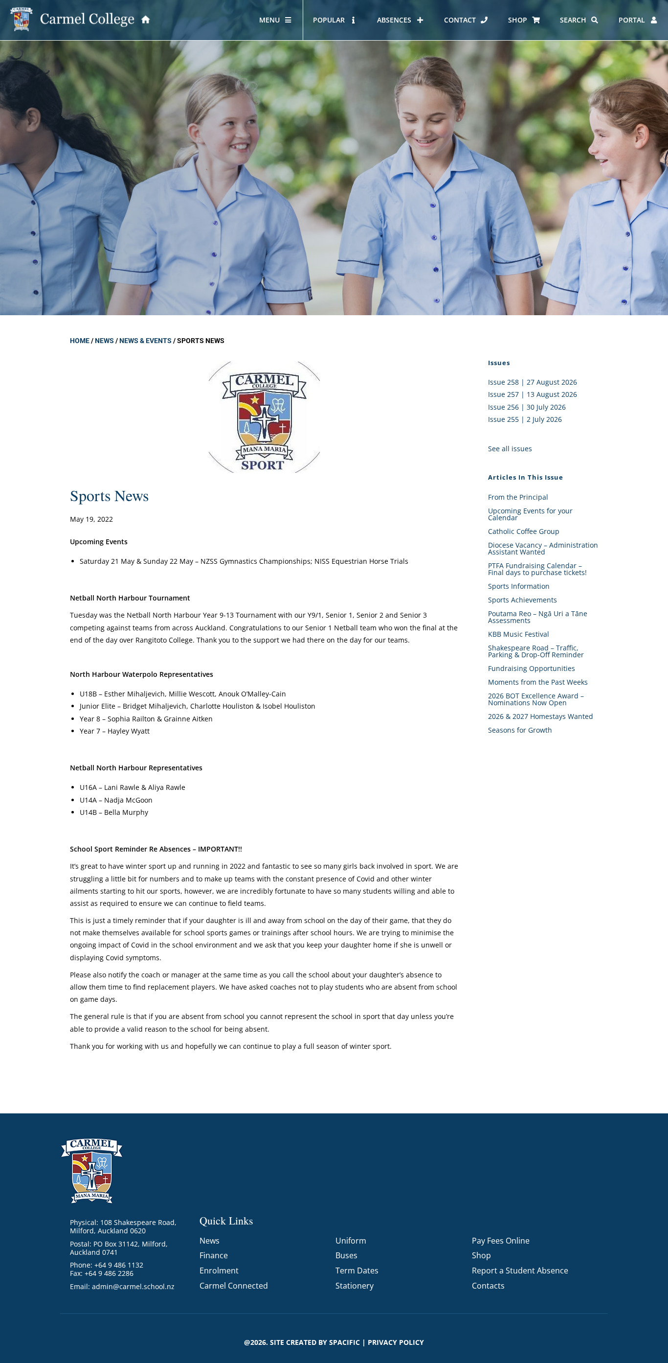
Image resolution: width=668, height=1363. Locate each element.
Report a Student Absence (520, 1270)
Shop (481, 1255)
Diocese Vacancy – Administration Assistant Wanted (543, 548)
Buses (346, 1255)
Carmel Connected (234, 1285)
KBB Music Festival (518, 634)
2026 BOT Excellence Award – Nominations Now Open (536, 699)
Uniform (350, 1240)
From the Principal (518, 497)
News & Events (145, 341)
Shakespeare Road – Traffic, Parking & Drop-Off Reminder (536, 651)
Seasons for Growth (520, 730)
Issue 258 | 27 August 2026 (532, 382)
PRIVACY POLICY (396, 1342)
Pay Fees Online (501, 1240)
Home (79, 341)
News (104, 341)
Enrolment (219, 1270)
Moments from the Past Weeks (538, 682)
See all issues (510, 448)
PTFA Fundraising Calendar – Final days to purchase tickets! (537, 569)
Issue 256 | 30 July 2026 (527, 407)
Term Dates (357, 1270)
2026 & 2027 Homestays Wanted (540, 716)
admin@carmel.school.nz (133, 1286)
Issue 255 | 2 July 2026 (525, 419)
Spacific (344, 1342)
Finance (214, 1255)
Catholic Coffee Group (523, 531)
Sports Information (519, 586)
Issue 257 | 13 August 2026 (532, 394)
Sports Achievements (522, 599)
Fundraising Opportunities (531, 668)
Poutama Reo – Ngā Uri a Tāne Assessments (537, 617)
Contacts (488, 1285)
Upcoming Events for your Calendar (530, 514)
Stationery (354, 1285)
